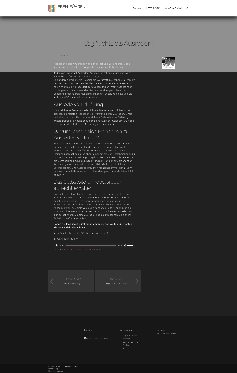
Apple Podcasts (130, 335)
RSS (124, 348)
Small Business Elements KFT (71, 366)
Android (126, 339)
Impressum (162, 330)
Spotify (126, 345)
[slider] (130, 245)
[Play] (57, 245)
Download (95, 249)
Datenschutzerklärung (166, 334)
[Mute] (125, 245)
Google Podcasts (130, 342)
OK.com (57, 371)
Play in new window (75, 249)
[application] (94, 245)
